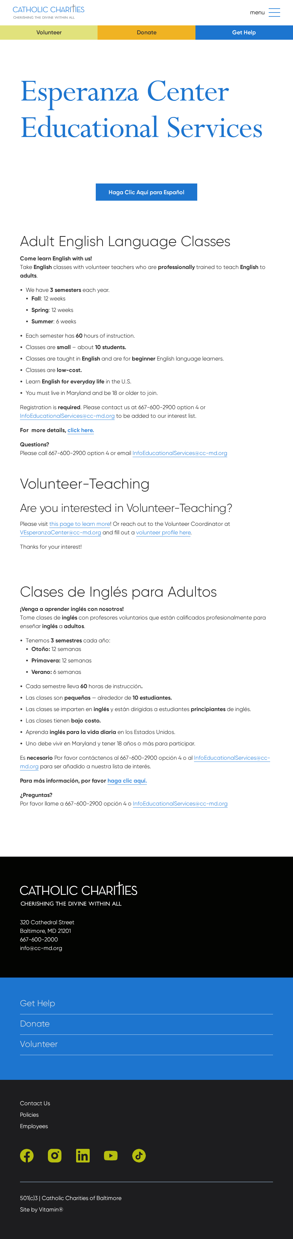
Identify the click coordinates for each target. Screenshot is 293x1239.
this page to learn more (79, 523)
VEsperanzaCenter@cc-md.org (60, 532)
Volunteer (48, 32)
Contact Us (35, 1103)
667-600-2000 (39, 939)
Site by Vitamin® (41, 1209)
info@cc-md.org (41, 948)
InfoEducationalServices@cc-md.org (67, 415)
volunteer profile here (163, 532)
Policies (29, 1114)
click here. (81, 430)
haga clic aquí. (127, 780)
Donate (147, 32)
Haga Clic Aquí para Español (146, 192)
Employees (34, 1126)
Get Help (244, 32)
